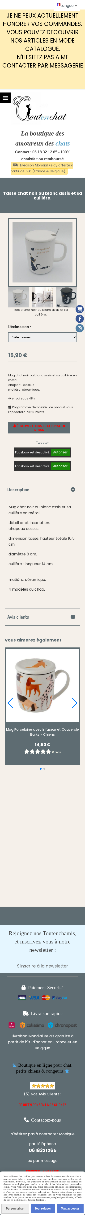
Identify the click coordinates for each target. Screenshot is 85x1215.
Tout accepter (70, 1208)
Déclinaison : (19, 326)
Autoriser (60, 452)
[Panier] (80, 309)
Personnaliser (15, 1208)
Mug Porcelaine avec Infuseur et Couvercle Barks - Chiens (42, 732)
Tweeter (42, 442)
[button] (70, 297)
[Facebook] (80, 319)
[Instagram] (80, 328)
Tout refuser (43, 1208)
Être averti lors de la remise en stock (40, 428)
